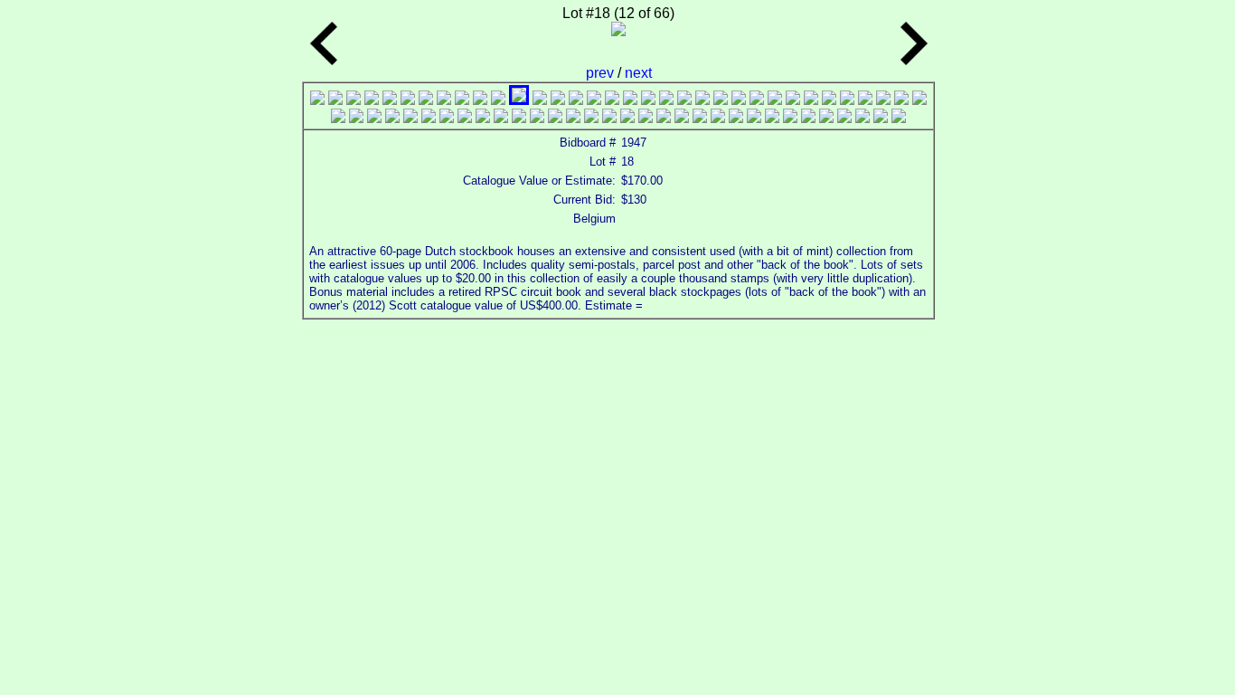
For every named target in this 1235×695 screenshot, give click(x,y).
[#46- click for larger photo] (537, 118)
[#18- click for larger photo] (630, 100)
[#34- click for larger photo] (919, 100)
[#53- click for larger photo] (663, 118)
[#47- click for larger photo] (555, 118)
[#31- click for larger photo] (865, 100)
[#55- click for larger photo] (700, 118)
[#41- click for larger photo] (446, 118)
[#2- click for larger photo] (335, 100)
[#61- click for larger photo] (808, 118)
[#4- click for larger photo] (371, 100)
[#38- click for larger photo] (392, 118)
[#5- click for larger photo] (389, 100)
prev (602, 73)
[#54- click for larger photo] (681, 118)
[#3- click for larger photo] (353, 100)
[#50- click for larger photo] (609, 118)
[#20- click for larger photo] (666, 100)
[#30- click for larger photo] (847, 100)
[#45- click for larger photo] (519, 118)
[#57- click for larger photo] (736, 118)
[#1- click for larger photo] (317, 100)
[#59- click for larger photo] (772, 118)
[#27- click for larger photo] (793, 100)
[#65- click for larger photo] (880, 118)
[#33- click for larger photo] (901, 100)
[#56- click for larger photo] (718, 118)
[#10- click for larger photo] (480, 100)
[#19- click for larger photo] (648, 100)
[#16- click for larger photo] (594, 100)
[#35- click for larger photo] (338, 118)
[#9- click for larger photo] (462, 100)
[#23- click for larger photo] (720, 100)
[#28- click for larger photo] (811, 100)
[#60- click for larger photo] (790, 118)
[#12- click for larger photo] (519, 100)
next (638, 73)
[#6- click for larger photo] (408, 100)
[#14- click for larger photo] (558, 100)
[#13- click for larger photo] (540, 100)
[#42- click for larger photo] (464, 118)
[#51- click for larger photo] (627, 118)
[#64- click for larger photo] (862, 118)
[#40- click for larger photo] (428, 118)
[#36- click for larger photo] (356, 118)
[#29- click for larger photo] (829, 100)
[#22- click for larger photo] (702, 100)
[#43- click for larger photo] (483, 118)
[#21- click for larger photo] (684, 100)
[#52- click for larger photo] (645, 118)
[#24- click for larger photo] (738, 100)
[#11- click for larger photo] (498, 100)
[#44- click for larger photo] (501, 118)
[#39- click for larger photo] (410, 118)
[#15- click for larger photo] (576, 100)
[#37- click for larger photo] (374, 118)
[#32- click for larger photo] (883, 100)
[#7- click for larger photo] (426, 100)
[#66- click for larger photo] (898, 118)
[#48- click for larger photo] (573, 118)
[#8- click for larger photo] (444, 100)
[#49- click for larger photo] (591, 118)
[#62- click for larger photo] (826, 118)
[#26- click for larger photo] (775, 100)
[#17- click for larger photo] (612, 100)
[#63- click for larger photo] (844, 118)
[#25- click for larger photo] (756, 100)
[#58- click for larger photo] (754, 118)
